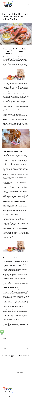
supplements (5, 156)
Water (5, 119)
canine (20, 59)
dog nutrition (27, 348)
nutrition (7, 56)
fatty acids (9, 114)
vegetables (15, 109)
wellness (17, 278)
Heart (25, 170)
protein (11, 101)
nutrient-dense (8, 98)
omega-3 (4, 182)
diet (5, 64)
